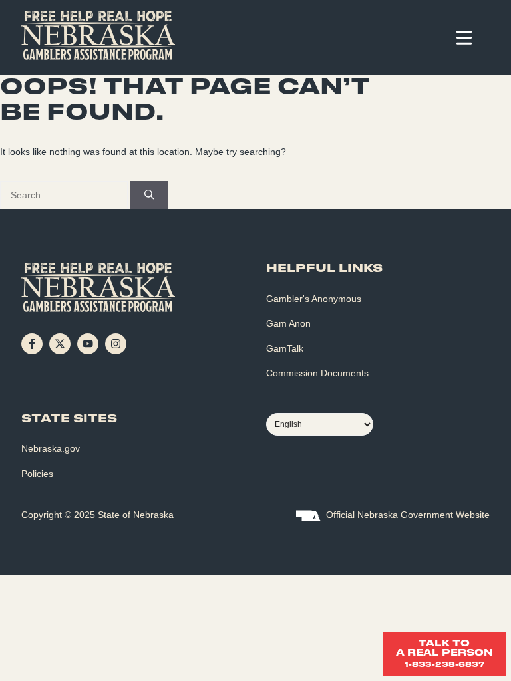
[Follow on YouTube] (87, 343)
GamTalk (284, 348)
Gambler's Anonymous (313, 298)
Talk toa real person (444, 654)
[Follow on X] (60, 343)
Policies (37, 473)
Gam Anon (288, 323)
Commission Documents (317, 373)
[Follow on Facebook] (32, 343)
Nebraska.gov (50, 448)
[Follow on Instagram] (115, 343)
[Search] (149, 195)
